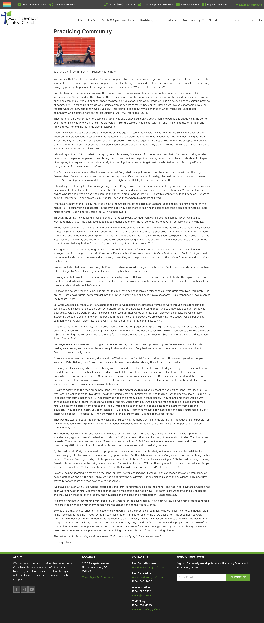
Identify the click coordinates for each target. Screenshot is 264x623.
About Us (84, 20)
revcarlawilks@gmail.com (147, 577)
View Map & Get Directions (97, 577)
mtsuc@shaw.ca (141, 595)
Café (236, 20)
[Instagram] (24, 589)
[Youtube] (31, 589)
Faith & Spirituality (116, 20)
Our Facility (191, 20)
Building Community (156, 20)
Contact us (253, 20)
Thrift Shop (218, 20)
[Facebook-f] (16, 589)
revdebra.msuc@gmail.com (148, 567)
